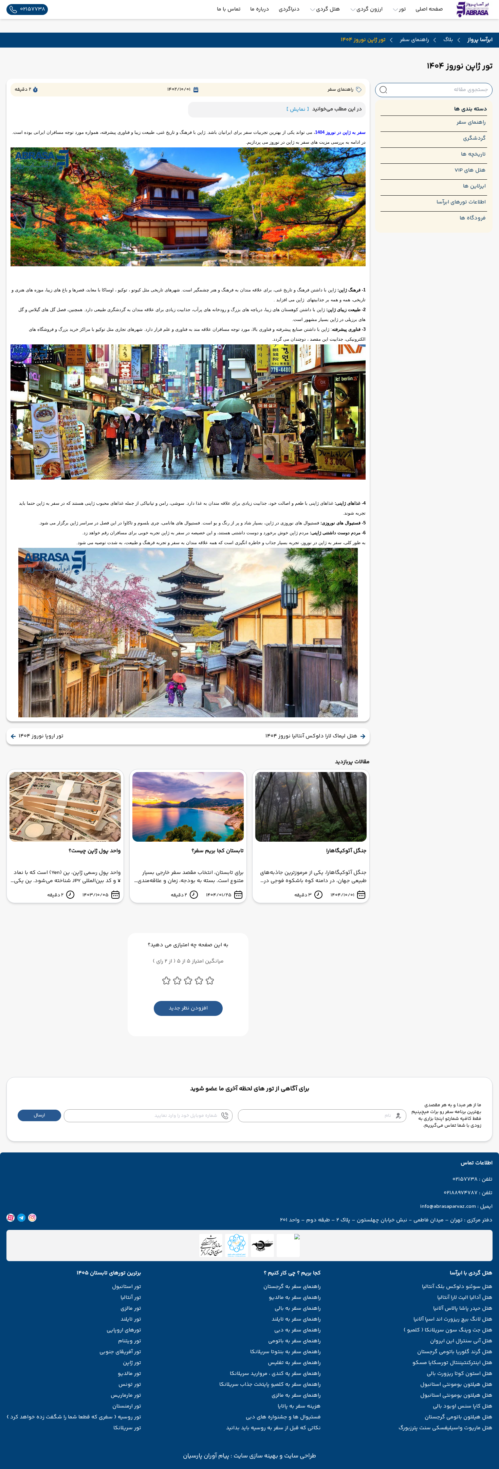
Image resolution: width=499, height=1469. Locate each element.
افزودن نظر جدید (188, 1008)
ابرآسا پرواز (480, 40)
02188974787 (461, 1193)
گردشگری (474, 138)
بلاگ (448, 40)
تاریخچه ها (473, 154)
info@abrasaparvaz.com (448, 1207)
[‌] (262, 1245)
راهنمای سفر (414, 40)
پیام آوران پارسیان (206, 1456)
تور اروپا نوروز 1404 (41, 736)
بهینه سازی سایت (255, 1456)
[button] (39, 1115)
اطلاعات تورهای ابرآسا (461, 202)
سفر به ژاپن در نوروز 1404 (340, 132)
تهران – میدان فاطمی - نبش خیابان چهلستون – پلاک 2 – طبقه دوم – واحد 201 (371, 1220)
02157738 (465, 1180)
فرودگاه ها (473, 218)
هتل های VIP (470, 170)
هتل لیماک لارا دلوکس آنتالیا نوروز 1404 (311, 736)
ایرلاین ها (474, 186)
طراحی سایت (299, 1456)
